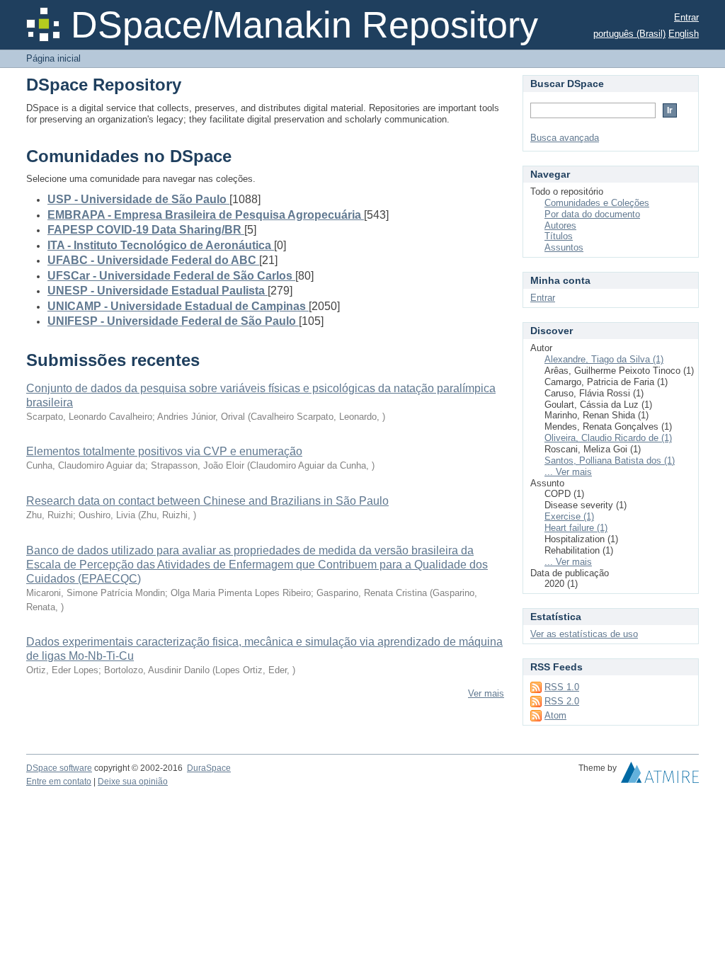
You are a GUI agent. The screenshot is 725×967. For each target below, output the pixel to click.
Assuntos (563, 247)
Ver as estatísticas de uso (584, 634)
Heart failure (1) (575, 527)
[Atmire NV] (660, 776)
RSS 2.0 (561, 701)
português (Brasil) (629, 33)
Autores (560, 225)
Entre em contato (58, 781)
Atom (555, 715)
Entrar (686, 17)
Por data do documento (592, 214)
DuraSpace (209, 768)
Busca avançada (564, 137)
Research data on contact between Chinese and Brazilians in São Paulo (207, 501)
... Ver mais (568, 472)
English (683, 33)
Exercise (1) (569, 516)
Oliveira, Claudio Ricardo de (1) (608, 438)
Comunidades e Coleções (596, 203)
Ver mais (486, 693)
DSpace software (59, 768)
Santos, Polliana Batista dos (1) (609, 460)
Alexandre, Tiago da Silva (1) (603, 359)
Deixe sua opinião (133, 781)
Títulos (558, 236)
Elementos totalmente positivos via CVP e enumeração (164, 451)
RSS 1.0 (561, 687)
